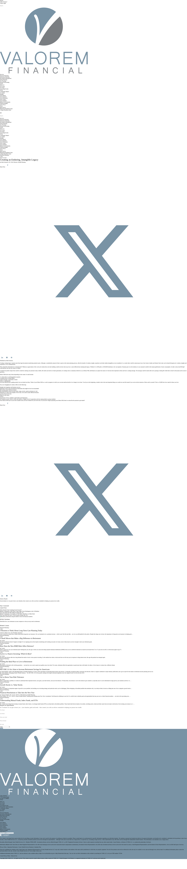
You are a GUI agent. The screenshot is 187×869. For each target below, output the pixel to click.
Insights (2, 94)
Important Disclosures (13, 847)
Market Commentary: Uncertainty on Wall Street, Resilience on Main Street (17, 614)
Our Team (2, 86)
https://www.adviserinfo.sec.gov (46, 853)
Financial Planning (4, 75)
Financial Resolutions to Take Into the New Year (17, 693)
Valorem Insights (4, 103)
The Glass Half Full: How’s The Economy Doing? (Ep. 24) (13, 615)
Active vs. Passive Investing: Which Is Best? (16, 654)
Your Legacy (3, 99)
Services (2, 74)
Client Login (3, 3)
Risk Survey (3, 107)
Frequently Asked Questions (6, 807)
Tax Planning (3, 81)
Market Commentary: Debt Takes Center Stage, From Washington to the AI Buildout (19, 611)
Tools (1, 106)
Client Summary (10, 833)
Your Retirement (4, 98)
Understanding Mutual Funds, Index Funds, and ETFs (19, 700)
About (1, 83)
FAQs (1, 90)
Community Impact (4, 91)
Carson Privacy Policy (5, 855)
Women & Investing (4, 82)
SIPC (35, 842)
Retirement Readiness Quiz (6, 108)
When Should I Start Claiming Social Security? (11, 610)
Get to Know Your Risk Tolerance (12, 677)
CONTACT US (3, 111)
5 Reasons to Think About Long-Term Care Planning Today (21, 631)
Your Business (3, 96)
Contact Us (2, 604)
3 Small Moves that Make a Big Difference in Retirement (20, 638)
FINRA (32, 842)
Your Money (3, 95)
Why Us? (2, 85)
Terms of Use (14, 855)
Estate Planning (3, 79)
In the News (3, 104)
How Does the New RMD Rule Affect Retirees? (17, 646)
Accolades (2, 92)
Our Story (2, 87)
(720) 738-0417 (3, 2)
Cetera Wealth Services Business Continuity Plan (29, 847)
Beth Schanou (9, 360)
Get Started (2, 624)
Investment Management (5, 78)
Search (1, 0)
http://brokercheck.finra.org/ (62, 853)
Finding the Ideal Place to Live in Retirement (16, 662)
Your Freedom (3, 100)
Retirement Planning (4, 77)
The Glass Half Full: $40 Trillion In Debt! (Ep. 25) (11, 612)
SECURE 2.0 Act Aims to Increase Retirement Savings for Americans (25, 669)
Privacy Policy (3, 847)
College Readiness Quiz (5, 110)
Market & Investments (5, 102)
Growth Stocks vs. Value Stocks (11, 685)
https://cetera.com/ (37, 851)
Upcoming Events (4, 89)
